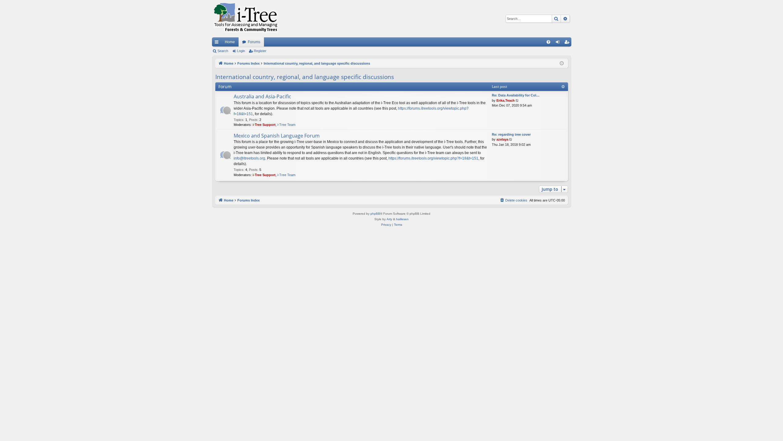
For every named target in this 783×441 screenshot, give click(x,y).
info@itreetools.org (249, 158)
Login (241, 51)
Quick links (217, 43)
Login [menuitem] (558, 43)
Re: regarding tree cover (511, 134)
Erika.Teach (505, 100)
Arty (389, 219)
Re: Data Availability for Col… (516, 95)
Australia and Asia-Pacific (262, 96)
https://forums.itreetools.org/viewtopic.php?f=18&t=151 (433, 158)
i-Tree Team (286, 124)
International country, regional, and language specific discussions (304, 77)
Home (230, 42)
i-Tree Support (264, 124)
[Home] (245, 18)
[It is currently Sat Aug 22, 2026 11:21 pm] (562, 63)
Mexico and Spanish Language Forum (277, 135)
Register (260, 51)
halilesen (402, 219)
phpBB (375, 213)
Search (222, 51)
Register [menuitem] (568, 43)
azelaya (502, 139)
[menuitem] (548, 42)
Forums (254, 42)
